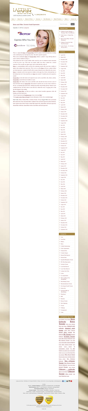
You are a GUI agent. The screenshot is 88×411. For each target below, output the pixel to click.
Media (56, 393)
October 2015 (63, 200)
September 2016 (64, 175)
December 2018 (64, 114)
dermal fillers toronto (28, 105)
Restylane (63, 298)
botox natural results (17, 103)
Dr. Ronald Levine (50, 385)
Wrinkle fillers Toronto (65, 376)
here (51, 97)
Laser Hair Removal (65, 266)
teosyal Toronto (63, 367)
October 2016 (63, 172)
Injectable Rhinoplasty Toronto (67, 259)
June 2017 (63, 154)
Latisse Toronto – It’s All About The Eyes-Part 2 (67, 46)
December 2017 (64, 141)
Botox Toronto (25, 103)
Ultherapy (63, 307)
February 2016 (64, 191)
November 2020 (64, 61)
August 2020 (63, 68)
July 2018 (63, 125)
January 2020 (63, 84)
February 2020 (64, 82)
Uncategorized (64, 310)
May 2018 (63, 129)
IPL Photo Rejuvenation (65, 262)
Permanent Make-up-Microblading (65, 291)
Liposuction (51, 390)
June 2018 (63, 127)
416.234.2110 (43, 381)
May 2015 (63, 211)
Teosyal (39, 99)
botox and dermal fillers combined (28, 101)
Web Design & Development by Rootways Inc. (44, 406)
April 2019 (63, 104)
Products (52, 393)
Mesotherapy (29, 391)
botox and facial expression (42, 101)
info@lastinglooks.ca (57, 381)
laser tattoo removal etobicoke (68, 342)
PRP (62, 296)
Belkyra (62, 241)
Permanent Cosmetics (40, 391)
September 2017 (64, 148)
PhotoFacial (63, 294)
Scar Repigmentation (49, 391)
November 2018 (64, 116)
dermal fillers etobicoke (18, 105)
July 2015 (63, 206)
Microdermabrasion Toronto (66, 283)
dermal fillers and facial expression (48, 103)
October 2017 (63, 145)
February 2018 (64, 136)
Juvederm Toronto (33, 99)
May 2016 (63, 184)
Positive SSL (44, 408)
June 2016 (63, 181)
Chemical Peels (64, 250)
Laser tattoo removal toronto (65, 344)
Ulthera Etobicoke (72, 367)
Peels (24, 393)
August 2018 (63, 123)
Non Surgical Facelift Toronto (67, 286)
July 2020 (63, 70)
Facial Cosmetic (40, 390)
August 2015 (63, 204)
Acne (62, 237)
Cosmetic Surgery (64, 253)
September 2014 (64, 229)
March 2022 (63, 57)
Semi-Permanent (44, 387)
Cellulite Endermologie (65, 246)
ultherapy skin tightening (63, 371)
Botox (24, 52)
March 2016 (63, 188)
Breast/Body (46, 390)
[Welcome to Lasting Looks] (22, 8)
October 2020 (63, 64)
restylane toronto (71, 356)
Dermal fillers (16, 77)
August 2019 (63, 95)
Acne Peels (63, 239)
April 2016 (63, 186)
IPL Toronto (67, 334)
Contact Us (60, 393)
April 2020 (63, 77)
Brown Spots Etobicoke (70, 324)
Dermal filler (27, 83)
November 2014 (64, 225)
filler (41, 95)
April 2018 (63, 132)
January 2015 (63, 220)
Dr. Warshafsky (57, 385)
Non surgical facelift (65, 352)
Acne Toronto (67, 319)
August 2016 (63, 177)
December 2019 (64, 86)
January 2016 (63, 193)
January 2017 (63, 166)
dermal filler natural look (34, 103)
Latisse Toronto (68, 346)
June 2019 (63, 100)
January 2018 (63, 138)
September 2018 (64, 120)
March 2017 (63, 161)
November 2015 (64, 197)
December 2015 (64, 195)
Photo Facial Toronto (70, 354)
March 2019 (63, 107)
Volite (62, 312)
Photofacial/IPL (40, 393)
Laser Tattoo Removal (65, 268)
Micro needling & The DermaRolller (65, 278)
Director (29, 385)
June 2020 (63, 73)
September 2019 (64, 93)
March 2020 (63, 80)
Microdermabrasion (58, 391)
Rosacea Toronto (64, 301)
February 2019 (64, 109)
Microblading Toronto (65, 281)
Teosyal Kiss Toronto (71, 365)
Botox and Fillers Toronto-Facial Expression (26, 24)
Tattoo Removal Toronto (69, 363)
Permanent (50, 387)
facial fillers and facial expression (40, 105)
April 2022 (63, 55)
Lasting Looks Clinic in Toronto (22, 97)
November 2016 (64, 170)
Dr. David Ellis (43, 385)
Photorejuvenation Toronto (63, 356)
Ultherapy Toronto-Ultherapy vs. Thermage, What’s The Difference (67, 32)
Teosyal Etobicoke (63, 365)
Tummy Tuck (57, 390)
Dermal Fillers (31, 52)
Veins (27, 393)
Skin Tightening (64, 303)
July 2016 (63, 179)
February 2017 (64, 163)
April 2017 (63, 159)
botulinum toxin (28, 95)
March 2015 (63, 215)
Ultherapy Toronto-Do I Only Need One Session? (67, 43)
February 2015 (64, 218)
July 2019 (63, 98)
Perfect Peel (63, 288)
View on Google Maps (50, 381)
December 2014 (64, 222)
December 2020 (64, 59)
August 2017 (63, 150)
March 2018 (63, 134)
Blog (64, 393)
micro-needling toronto (66, 350)
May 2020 (63, 75)
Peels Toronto (70, 352)
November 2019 (64, 89)
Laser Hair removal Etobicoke (65, 338)
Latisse (62, 273)
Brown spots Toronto (63, 326)
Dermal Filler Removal (65, 255)
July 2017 (63, 152)
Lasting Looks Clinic (65, 271)
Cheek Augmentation (65, 248)
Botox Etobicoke (52, 101)
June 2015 (63, 209)
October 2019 (63, 91)
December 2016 (64, 168)
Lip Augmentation (64, 275)
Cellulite (33, 391)
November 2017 (64, 143)
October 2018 (63, 118)
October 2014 (63, 227)
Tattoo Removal (47, 393)
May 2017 (63, 157)
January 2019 (63, 111)
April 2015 (63, 213)
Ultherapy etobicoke (67, 369)
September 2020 (64, 66)
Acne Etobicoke (62, 319)
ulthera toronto (68, 374)
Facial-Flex (51, 388)
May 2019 (63, 102)
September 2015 (64, 202)
